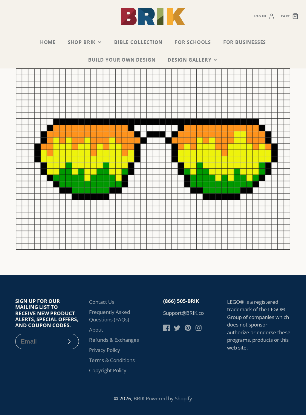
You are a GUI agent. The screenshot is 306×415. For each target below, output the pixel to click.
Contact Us (101, 301)
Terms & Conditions (112, 360)
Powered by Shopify (169, 398)
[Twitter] (177, 327)
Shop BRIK (82, 42)
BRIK (139, 398)
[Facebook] (166, 327)
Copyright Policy (107, 370)
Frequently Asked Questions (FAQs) (109, 316)
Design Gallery (189, 60)
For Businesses (244, 42)
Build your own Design (121, 60)
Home (48, 42)
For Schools (193, 42)
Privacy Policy (104, 350)
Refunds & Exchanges (114, 339)
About (96, 329)
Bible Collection (138, 42)
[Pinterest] (187, 327)
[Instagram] (198, 327)
